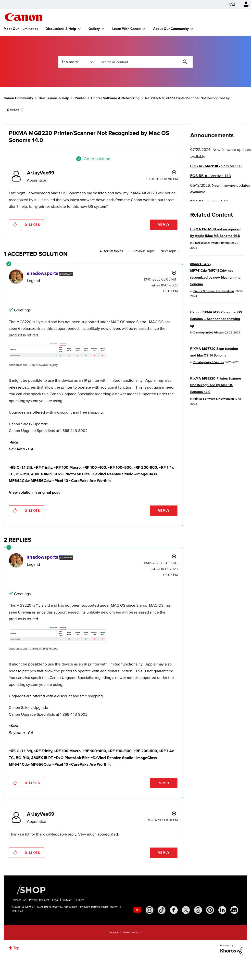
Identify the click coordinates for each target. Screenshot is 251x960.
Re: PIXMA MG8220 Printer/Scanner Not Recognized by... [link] (188, 98)
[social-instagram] (149, 910)
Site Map (66, 900)
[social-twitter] (186, 910)
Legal (55, 900)
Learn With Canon (126, 28)
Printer (80, 98)
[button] (15, 225)
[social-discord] (234, 910)
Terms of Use (19, 900)
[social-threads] (198, 910)
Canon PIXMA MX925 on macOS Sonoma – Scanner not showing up (216, 319)
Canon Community (23, 17)
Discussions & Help (61, 28)
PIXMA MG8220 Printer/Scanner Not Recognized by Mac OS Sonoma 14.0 (215, 385)
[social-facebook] (174, 910)
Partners (79, 900)
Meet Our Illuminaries (21, 28)
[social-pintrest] (210, 910)
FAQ (232, 4)
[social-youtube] (137, 910)
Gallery (94, 28)
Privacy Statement (39, 900)
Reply (164, 224)
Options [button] (13, 109)
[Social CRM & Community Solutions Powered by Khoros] (231, 949)
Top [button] (16, 947)
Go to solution (97, 159)
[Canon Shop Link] (29, 889)
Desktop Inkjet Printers (208, 332)
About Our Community (171, 28)
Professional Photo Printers (211, 243)
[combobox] (144, 62)
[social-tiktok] (161, 910)
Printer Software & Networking (115, 98)
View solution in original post (34, 492)
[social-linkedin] (222, 910)
